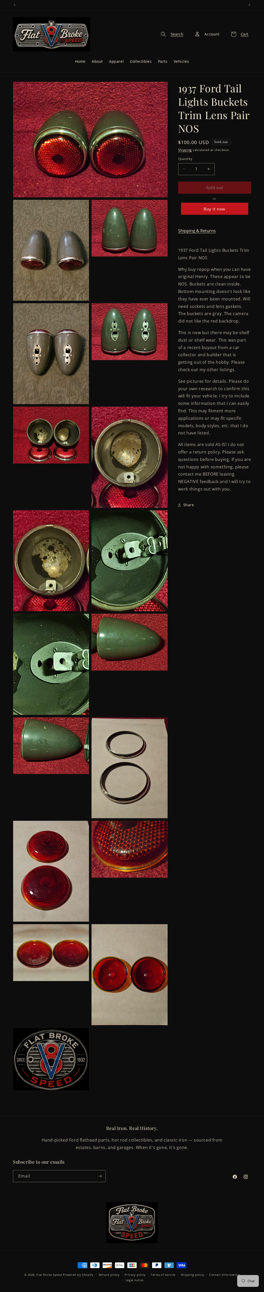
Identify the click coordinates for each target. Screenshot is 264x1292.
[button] (170, 34)
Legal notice (135, 1280)
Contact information (224, 1275)
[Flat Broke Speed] (132, 1222)
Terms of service (163, 1275)
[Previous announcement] (14, 5)
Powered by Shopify (78, 1275)
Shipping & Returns (197, 231)
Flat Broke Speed (49, 1275)
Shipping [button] (185, 150)
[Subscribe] (99, 1176)
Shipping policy (192, 1275)
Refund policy (109, 1275)
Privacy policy (135, 1275)
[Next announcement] (249, 5)
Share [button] (188, 504)
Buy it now (214, 208)
